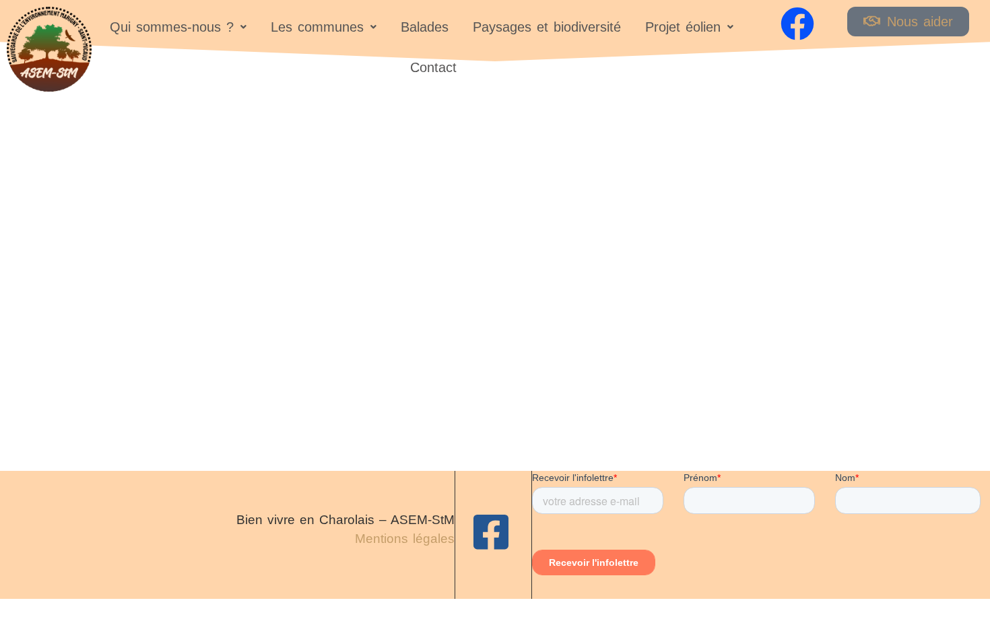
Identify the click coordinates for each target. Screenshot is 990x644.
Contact (433, 67)
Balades (425, 27)
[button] (178, 27)
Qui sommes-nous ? (172, 27)
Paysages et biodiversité (547, 27)
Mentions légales (405, 539)
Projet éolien (683, 27)
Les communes (317, 27)
